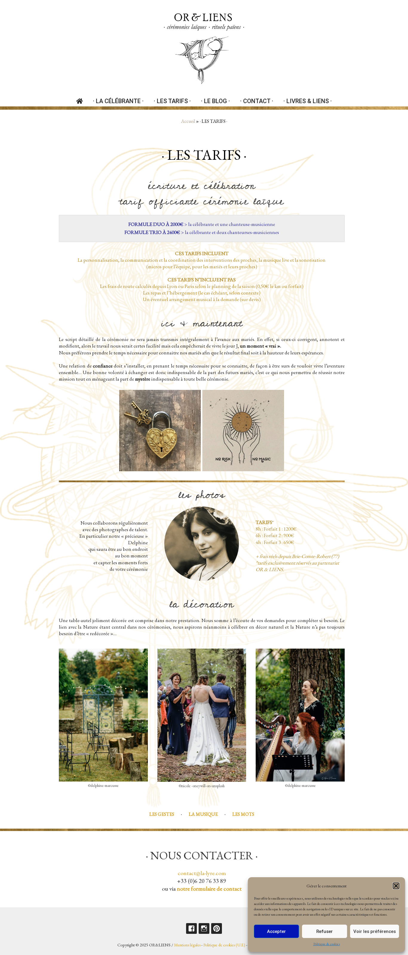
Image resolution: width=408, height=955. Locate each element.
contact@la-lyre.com (202, 873)
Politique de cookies (326, 944)
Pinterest (216, 928)
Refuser (324, 931)
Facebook (191, 928)
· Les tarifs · (172, 101)
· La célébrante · (118, 101)
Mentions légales (187, 945)
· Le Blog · (215, 101)
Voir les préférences (374, 931)
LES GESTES (161, 814)
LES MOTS (243, 814)
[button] (396, 886)
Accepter (276, 931)
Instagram (204, 928)
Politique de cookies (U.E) (224, 945)
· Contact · (256, 101)
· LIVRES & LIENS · (307, 101)
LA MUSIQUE (203, 814)
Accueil (188, 121)
